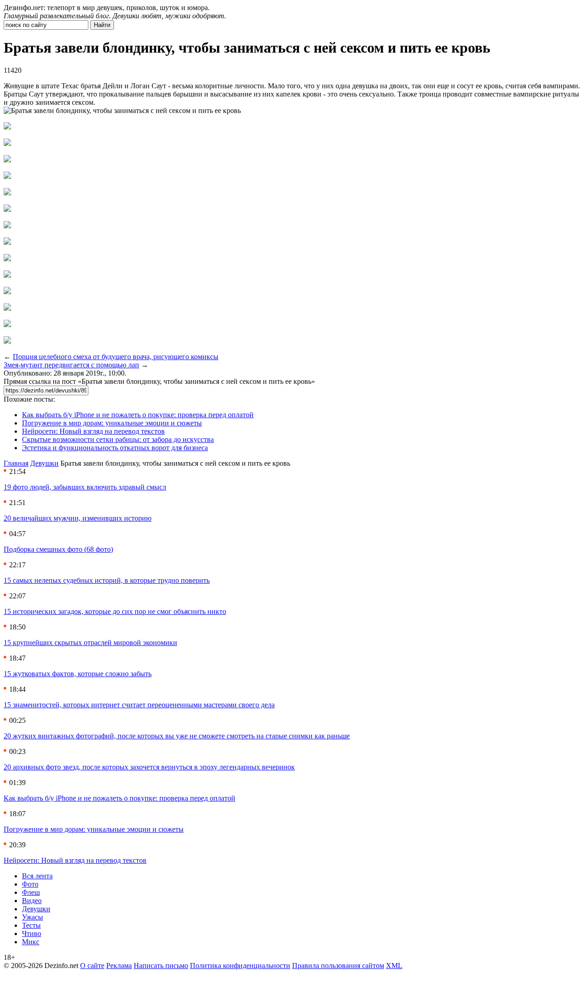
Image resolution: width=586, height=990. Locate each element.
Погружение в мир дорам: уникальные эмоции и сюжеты (112, 423)
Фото (30, 884)
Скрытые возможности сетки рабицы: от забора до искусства (118, 439)
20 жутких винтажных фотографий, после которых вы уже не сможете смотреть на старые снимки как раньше (177, 736)
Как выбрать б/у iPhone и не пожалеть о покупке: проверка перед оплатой (138, 415)
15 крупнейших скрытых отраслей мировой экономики (90, 642)
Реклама (119, 965)
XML (394, 965)
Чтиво (31, 933)
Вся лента (37, 876)
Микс (30, 942)
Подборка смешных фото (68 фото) (58, 549)
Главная (16, 463)
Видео (32, 900)
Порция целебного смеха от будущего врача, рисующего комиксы (115, 356)
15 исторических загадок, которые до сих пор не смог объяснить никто (115, 611)
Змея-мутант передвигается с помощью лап (71, 365)
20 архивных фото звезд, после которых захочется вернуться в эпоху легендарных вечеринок (149, 767)
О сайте (92, 965)
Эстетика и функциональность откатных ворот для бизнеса (115, 448)
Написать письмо (161, 965)
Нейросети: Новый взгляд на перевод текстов (93, 431)
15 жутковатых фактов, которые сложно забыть (78, 674)
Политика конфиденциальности (240, 965)
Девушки (44, 463)
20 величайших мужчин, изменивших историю (78, 518)
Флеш (31, 892)
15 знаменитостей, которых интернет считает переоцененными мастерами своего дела (139, 705)
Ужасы (32, 917)
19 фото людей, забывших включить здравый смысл (85, 487)
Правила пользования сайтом (338, 965)
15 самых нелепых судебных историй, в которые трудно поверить (107, 580)
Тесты (31, 925)
